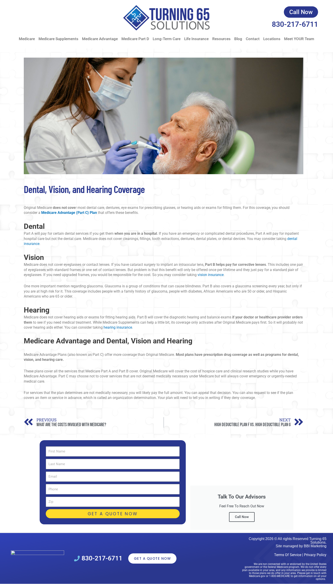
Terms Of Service (287, 555)
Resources (221, 39)
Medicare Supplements (58, 39)
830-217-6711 (295, 24)
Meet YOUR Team (299, 39)
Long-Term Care (167, 39)
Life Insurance (196, 39)
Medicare (27, 39)
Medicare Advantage (100, 39)
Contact (253, 39)
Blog (238, 39)
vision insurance (210, 275)
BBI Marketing (315, 546)
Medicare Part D (135, 39)
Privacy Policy (315, 555)
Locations (271, 39)
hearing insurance (117, 327)
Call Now (242, 517)
